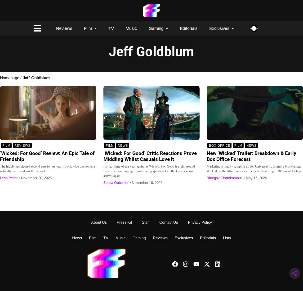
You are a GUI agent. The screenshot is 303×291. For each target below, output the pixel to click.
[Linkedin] (217, 264)
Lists (227, 238)
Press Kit (124, 222)
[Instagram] (185, 264)
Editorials (188, 28)
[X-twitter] (207, 264)
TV (111, 28)
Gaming (156, 28)
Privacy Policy (200, 222)
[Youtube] (196, 264)
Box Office (219, 145)
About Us (99, 222)
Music (131, 28)
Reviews (64, 28)
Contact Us (168, 222)
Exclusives (219, 28)
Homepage (9, 78)
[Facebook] (175, 264)
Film (88, 28)
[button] (90, 28)
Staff (145, 222)
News (123, 145)
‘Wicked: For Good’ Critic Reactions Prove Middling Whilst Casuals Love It (150, 156)
